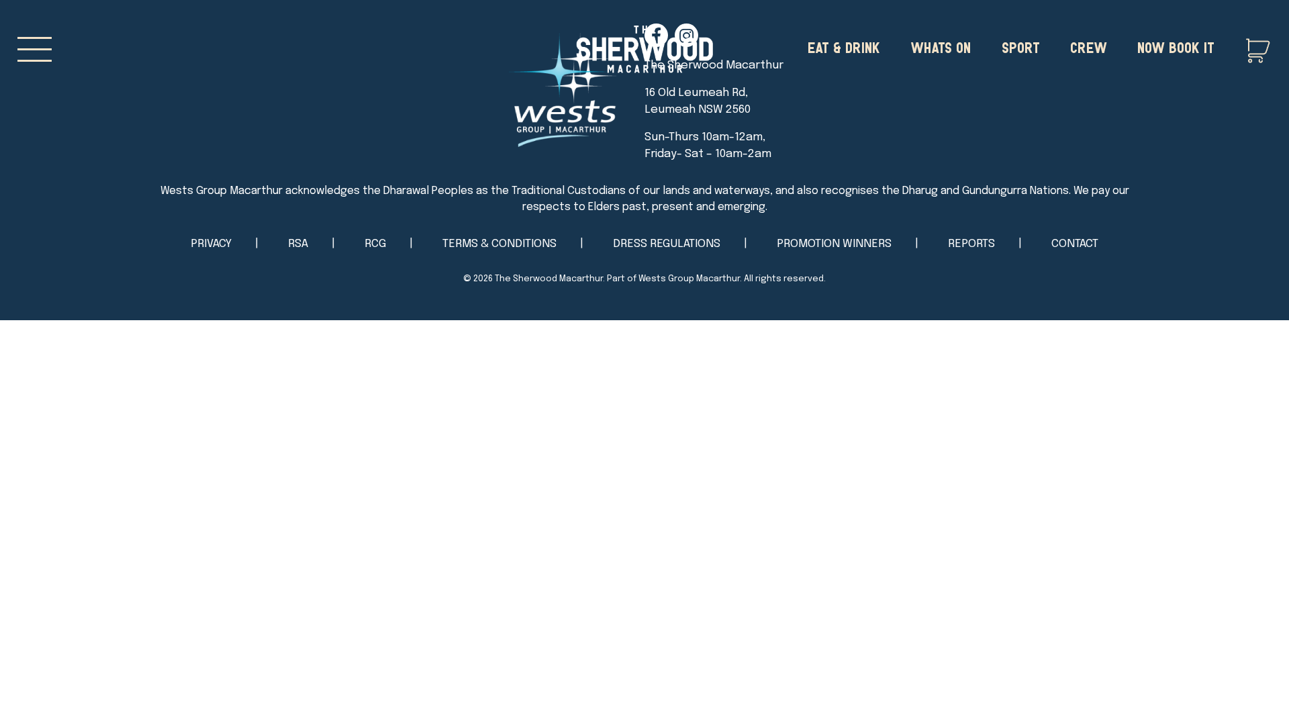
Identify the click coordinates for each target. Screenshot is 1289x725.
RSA (298, 244)
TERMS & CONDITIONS (499, 244)
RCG (375, 244)
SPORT (1021, 47)
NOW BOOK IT (1175, 47)
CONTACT (1074, 244)
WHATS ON (940, 47)
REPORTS (971, 244)
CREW (1088, 47)
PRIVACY (211, 244)
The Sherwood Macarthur (549, 279)
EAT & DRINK (844, 47)
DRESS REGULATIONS (666, 244)
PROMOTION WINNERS (834, 244)
